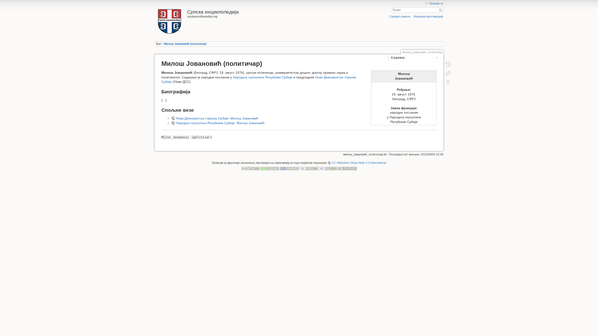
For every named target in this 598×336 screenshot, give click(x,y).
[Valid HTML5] (308, 168)
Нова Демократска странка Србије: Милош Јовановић (217, 118)
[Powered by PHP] (289, 168)
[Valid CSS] (328, 168)
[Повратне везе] (448, 73)
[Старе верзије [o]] (448, 64)
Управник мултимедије (428, 16)
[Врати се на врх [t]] (448, 82)
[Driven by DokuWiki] (347, 168)
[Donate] (270, 168)
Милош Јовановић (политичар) (185, 44)
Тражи (441, 10)
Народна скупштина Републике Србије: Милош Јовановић (220, 123)
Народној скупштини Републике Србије (262, 77)
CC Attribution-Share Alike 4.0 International (359, 162)
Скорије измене (399, 16)
